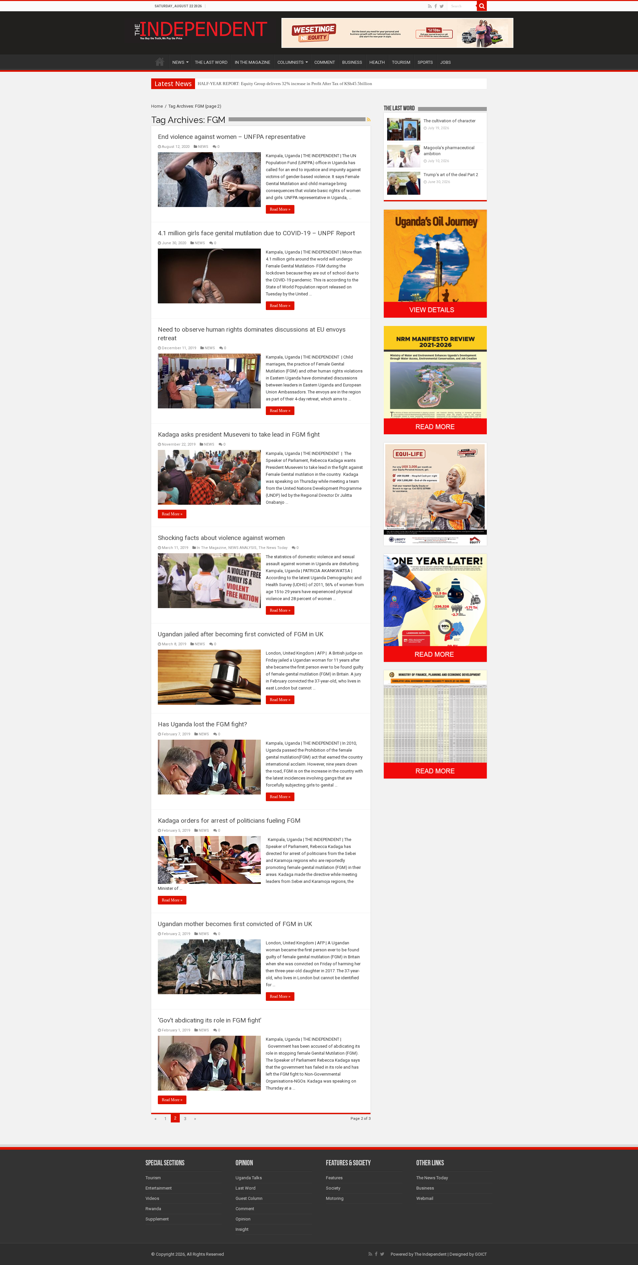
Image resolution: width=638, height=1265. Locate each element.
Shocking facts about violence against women (221, 538)
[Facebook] (436, 6)
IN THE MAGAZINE (252, 62)
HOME (159, 61)
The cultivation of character (450, 120)
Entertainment (159, 1188)
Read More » (280, 209)
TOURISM (401, 62)
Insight (242, 1229)
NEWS (178, 62)
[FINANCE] (435, 724)
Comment (245, 1208)
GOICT (481, 1254)
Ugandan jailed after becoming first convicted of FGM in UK (240, 634)
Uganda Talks (249, 1177)
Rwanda (153, 1208)
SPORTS (425, 62)
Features (334, 1177)
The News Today (273, 548)
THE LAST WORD (211, 62)
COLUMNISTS (290, 62)
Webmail (424, 1198)
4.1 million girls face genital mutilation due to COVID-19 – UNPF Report (256, 233)
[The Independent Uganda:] (200, 29)
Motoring (335, 1198)
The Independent (430, 1254)
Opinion (243, 1218)
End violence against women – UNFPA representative (231, 137)
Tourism (153, 1177)
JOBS (445, 62)
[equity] (435, 493)
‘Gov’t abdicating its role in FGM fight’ (209, 1020)
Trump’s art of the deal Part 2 (451, 174)
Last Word (246, 1188)
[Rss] (429, 6)
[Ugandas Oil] (435, 263)
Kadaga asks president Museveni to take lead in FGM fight (239, 434)
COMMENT (324, 62)
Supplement (157, 1218)
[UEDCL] (435, 607)
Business (425, 1188)
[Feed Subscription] (369, 119)
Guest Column (249, 1198)
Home (157, 106)
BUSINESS (352, 62)
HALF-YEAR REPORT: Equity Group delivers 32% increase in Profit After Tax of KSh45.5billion (285, 83)
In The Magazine (211, 548)
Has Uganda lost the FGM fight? (202, 724)
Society (333, 1188)
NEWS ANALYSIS (242, 548)
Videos (152, 1198)
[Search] (482, 6)
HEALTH (377, 62)
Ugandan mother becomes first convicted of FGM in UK (235, 924)
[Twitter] (442, 6)
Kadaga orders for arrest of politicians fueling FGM (229, 820)
